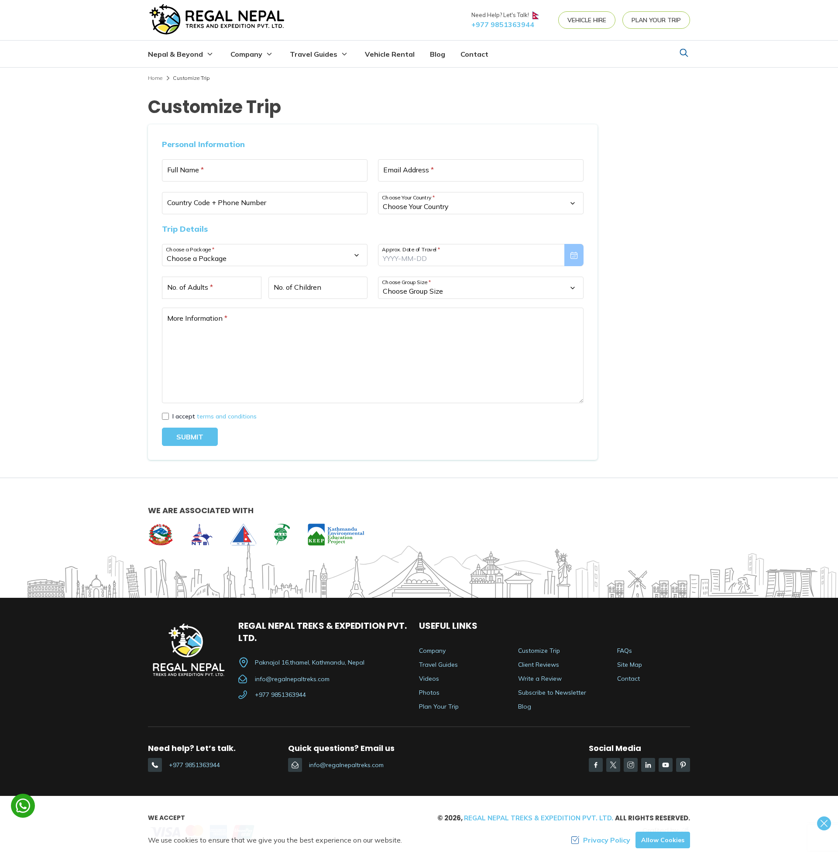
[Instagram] (630, 764)
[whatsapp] (23, 806)
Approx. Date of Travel (411, 249)
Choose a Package (190, 249)
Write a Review (540, 678)
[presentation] (481, 255)
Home (155, 78)
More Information (197, 318)
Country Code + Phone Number (216, 202)
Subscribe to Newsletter (552, 692)
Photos (429, 692)
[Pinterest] (683, 764)
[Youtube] (665, 764)
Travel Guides (438, 664)
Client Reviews (538, 664)
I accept (214, 416)
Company (432, 651)
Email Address (408, 169)
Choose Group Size (406, 282)
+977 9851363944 (280, 695)
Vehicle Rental (390, 54)
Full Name (185, 169)
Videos (429, 678)
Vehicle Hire (586, 20)
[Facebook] (595, 764)
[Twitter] (613, 764)
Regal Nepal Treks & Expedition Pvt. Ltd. (538, 818)
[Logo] (193, 649)
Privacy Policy (606, 840)
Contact (474, 54)
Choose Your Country (408, 197)
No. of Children (297, 287)
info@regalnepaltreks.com (292, 679)
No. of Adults (190, 287)
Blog (437, 54)
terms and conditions (227, 416)
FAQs (624, 651)
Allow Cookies (662, 840)
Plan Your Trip (439, 706)
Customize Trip (539, 651)
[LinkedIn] (648, 764)
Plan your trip (656, 20)
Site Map (629, 664)
